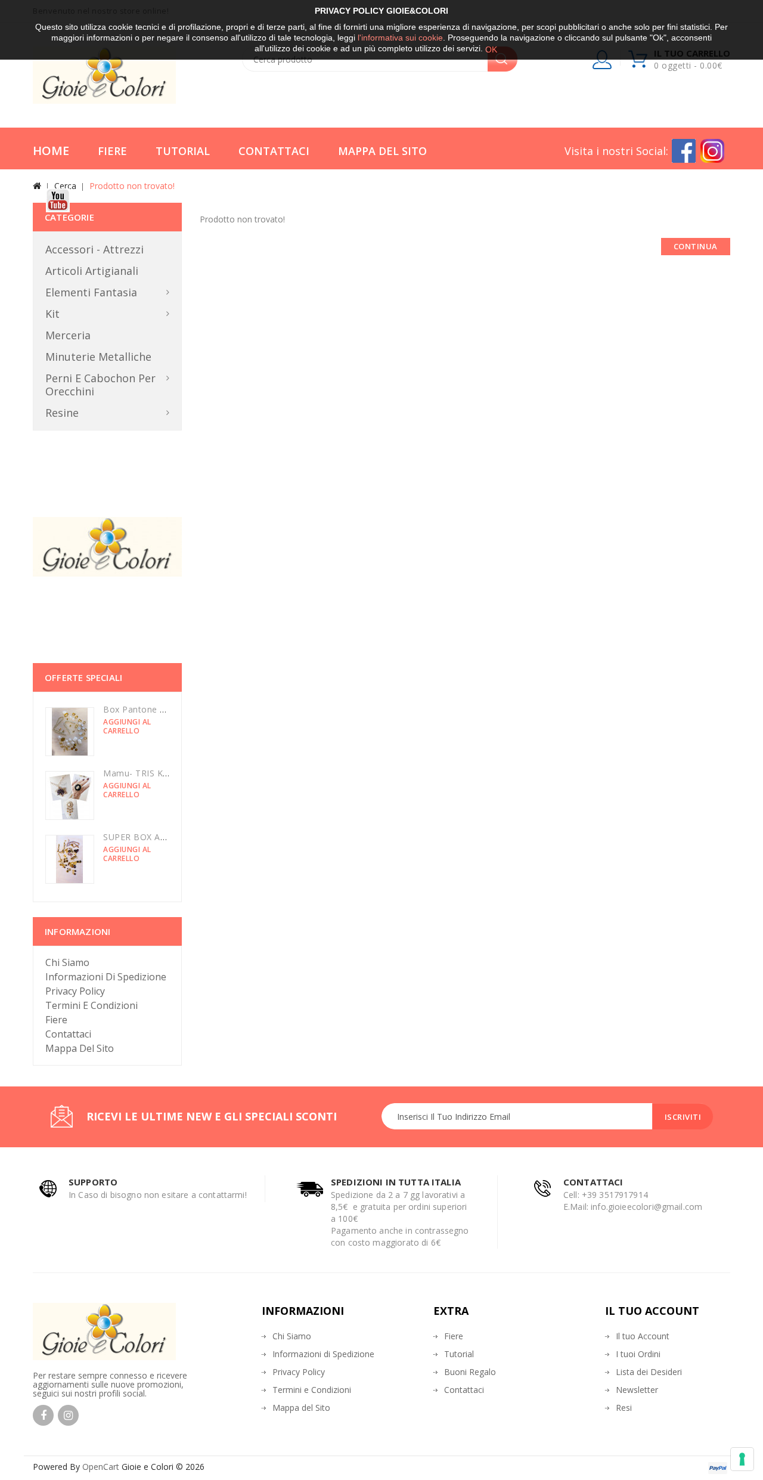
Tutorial (183, 151)
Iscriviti (683, 1116)
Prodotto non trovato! (132, 185)
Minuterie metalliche (98, 356)
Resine (62, 412)
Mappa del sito (79, 1048)
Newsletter (637, 1389)
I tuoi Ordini (638, 1354)
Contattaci (273, 151)
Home (51, 151)
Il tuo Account (642, 1336)
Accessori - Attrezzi (94, 249)
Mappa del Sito (382, 151)
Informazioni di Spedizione (105, 976)
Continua (696, 246)
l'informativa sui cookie (400, 37)
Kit (52, 313)
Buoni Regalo (470, 1371)
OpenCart (100, 1466)
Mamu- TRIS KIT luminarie (157, 773)
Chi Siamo (67, 962)
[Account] (603, 62)
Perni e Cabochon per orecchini (100, 384)
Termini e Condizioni (91, 1005)
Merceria (68, 335)
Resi (624, 1407)
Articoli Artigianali (91, 271)
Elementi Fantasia (91, 292)
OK (491, 49)
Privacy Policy (75, 991)
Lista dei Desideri (649, 1371)
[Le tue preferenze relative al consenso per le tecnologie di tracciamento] (742, 1459)
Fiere (112, 151)
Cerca (65, 185)
